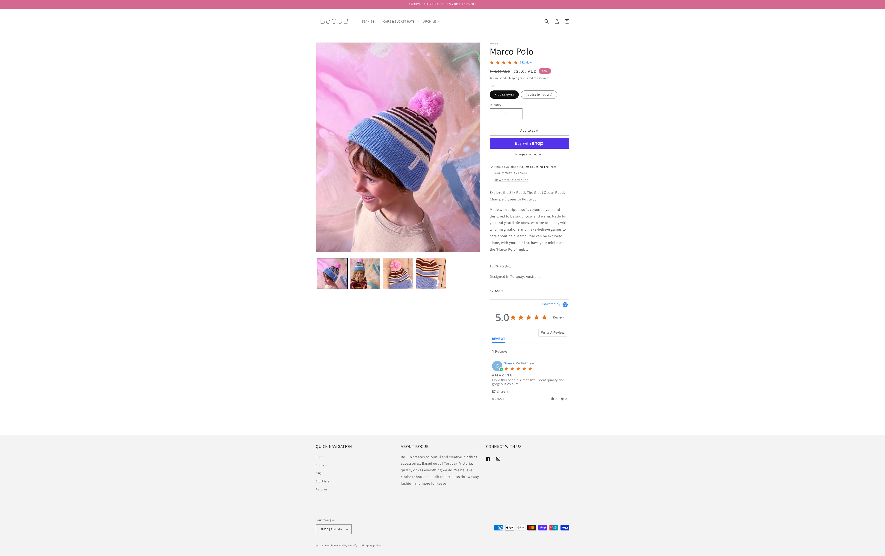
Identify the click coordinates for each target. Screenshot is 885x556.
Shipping (513, 78)
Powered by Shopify (345, 545)
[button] (370, 21)
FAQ (319, 473)
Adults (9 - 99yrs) (539, 95)
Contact (321, 465)
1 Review (526, 62)
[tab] (552, 333)
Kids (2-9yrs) (504, 95)
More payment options (529, 154)
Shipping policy (371, 545)
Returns (321, 489)
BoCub (329, 545)
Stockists (322, 481)
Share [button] (499, 291)
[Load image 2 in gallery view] (365, 273)
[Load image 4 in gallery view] (431, 273)
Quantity (495, 105)
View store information (511, 180)
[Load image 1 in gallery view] (332, 273)
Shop (319, 457)
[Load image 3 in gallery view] (398, 273)
